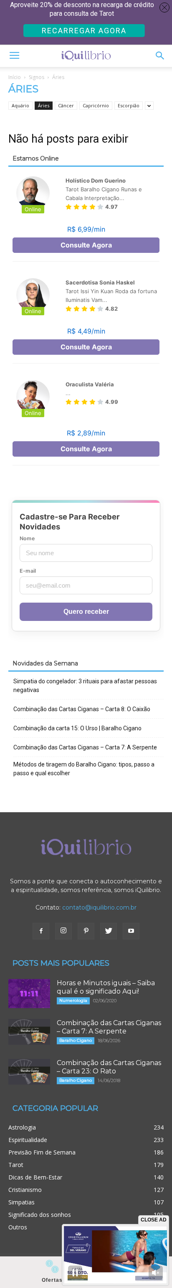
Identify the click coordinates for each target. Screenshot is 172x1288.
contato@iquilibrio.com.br (99, 907)
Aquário (20, 105)
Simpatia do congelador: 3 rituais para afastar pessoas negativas (85, 685)
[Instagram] (63, 931)
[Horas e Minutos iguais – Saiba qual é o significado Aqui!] (29, 993)
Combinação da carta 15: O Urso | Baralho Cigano (77, 728)
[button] (160, 55)
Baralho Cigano (75, 1040)
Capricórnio (96, 105)
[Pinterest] (86, 931)
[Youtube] (131, 931)
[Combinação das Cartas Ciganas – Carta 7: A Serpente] (29, 1032)
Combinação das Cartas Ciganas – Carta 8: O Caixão (81, 709)
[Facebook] (41, 931)
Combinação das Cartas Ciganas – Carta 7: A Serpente (85, 747)
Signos (36, 77)
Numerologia (73, 1000)
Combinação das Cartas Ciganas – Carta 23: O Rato (109, 1067)
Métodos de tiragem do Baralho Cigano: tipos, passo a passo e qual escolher (83, 768)
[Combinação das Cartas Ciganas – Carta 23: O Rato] (29, 1072)
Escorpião (128, 105)
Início (14, 77)
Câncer (66, 105)
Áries (43, 105)
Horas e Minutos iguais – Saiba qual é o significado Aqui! (106, 987)
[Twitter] (108, 931)
